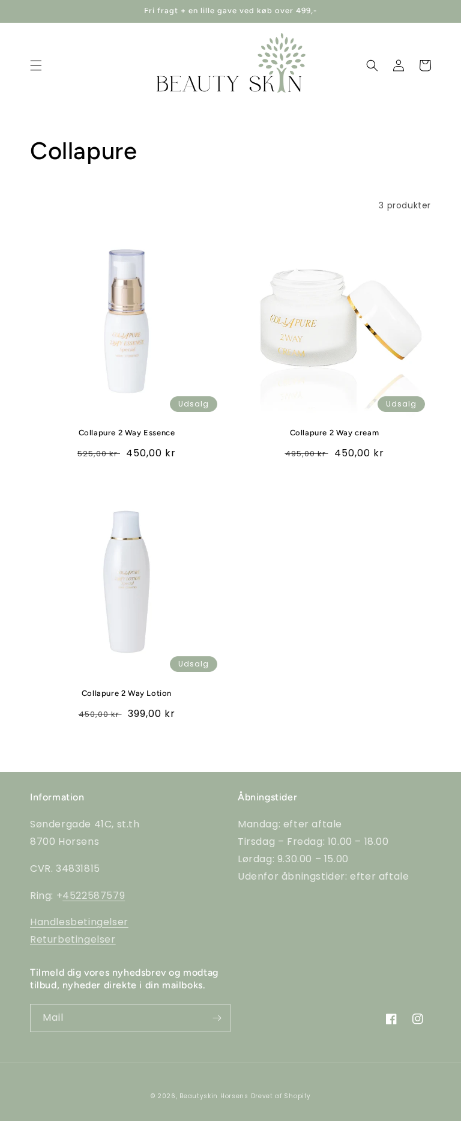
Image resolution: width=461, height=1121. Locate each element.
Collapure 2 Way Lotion (127, 693)
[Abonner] (216, 1018)
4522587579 (93, 895)
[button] (36, 65)
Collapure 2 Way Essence (127, 432)
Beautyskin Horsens (214, 1096)
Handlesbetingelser (79, 922)
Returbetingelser (73, 939)
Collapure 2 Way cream (334, 432)
